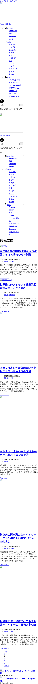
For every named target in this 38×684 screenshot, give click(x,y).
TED (10, 33)
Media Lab (13, 31)
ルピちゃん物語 (15, 85)
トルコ (11, 72)
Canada (6, 548)
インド (11, 66)
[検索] (2, 103)
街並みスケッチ (15, 96)
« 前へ (6, 652)
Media (6, 261)
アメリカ (12, 44)
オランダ (12, 58)
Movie (11, 39)
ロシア (11, 63)
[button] (14, 28)
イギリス (12, 47)
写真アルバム (14, 88)
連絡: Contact (14, 82)
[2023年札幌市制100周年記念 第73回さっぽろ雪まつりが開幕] (3, 246)
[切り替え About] (24, 204)
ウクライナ (13, 69)
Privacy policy (14, 80)
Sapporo (12, 93)
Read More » (4, 278)
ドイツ (11, 52)
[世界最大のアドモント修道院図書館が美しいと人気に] (6, 280)
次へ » (6, 666)
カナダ (11, 55)
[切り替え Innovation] (24, 156)
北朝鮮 (11, 74)
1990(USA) (13, 91)
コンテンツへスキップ (8, 1)
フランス (12, 50)
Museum (12, 36)
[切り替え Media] (24, 169)
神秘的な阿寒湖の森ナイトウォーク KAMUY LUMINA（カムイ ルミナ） (18, 538)
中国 (10, 61)
